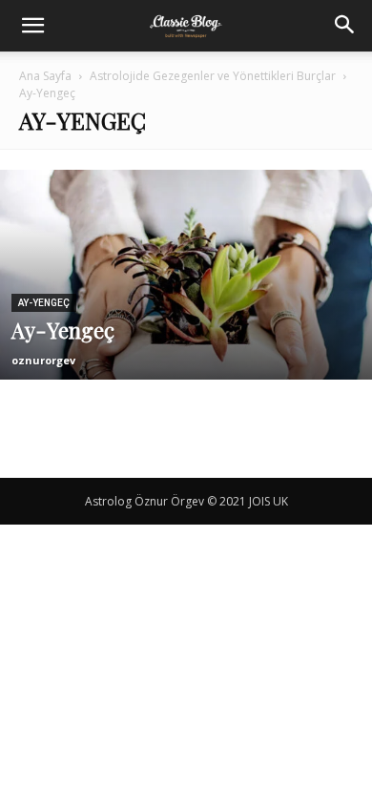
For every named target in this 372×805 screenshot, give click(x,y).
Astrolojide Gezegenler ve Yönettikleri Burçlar (213, 76)
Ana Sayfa (45, 76)
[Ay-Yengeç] (186, 330)
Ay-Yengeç (44, 303)
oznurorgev (43, 360)
